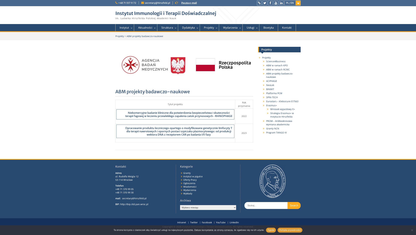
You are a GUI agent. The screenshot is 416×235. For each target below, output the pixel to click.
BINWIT (270, 89)
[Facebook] (270, 3)
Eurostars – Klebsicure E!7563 (282, 101)
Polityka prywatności (290, 230)
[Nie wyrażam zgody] (412, 230)
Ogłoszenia (189, 183)
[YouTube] (275, 3)
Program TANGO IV (276, 132)
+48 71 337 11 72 (127, 2)
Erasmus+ (271, 105)
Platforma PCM (274, 93)
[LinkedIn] (281, 3)
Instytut (124, 27)
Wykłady (187, 193)
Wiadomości (189, 186)
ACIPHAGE (271, 81)
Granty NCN (272, 128)
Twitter (194, 223)
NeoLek (270, 85)
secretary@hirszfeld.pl (157, 2)
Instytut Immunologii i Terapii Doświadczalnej (165, 13)
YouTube (221, 223)
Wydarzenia (230, 27)
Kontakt (287, 27)
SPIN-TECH (272, 97)
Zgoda (271, 230)
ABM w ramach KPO (277, 65)
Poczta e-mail (189, 2)
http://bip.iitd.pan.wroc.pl (134, 204)
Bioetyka (268, 27)
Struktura (167, 27)
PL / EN (290, 2)
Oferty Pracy (190, 179)
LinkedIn (234, 223)
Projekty (209, 27)
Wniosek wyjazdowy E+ (282, 109)
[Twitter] (264, 3)
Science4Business (276, 61)
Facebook (207, 223)
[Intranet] (259, 3)
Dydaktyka (188, 27)
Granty (187, 173)
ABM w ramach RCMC (278, 69)
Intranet (181, 223)
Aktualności (145, 27)
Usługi (250, 27)
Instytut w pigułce (193, 176)
